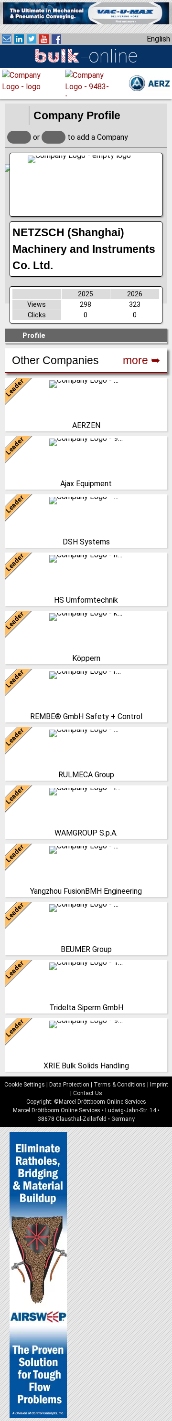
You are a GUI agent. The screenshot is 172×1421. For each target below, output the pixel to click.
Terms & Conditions (120, 1084)
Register (53, 137)
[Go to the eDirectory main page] (16, 115)
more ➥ (141, 360)
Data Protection (69, 1084)
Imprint (159, 1084)
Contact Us (87, 1093)
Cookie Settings (24, 1084)
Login (19, 137)
